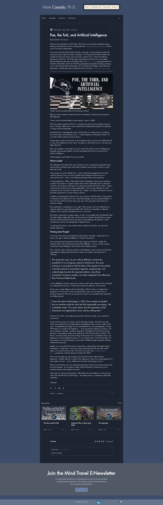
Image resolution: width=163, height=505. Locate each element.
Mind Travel (62, 18)
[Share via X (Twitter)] (55, 388)
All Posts (44, 18)
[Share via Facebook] (51, 388)
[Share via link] (63, 388)
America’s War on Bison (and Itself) (81, 424)
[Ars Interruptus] (109, 413)
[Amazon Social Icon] (119, 502)
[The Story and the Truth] (54, 413)
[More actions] (112, 30)
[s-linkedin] (121, 502)
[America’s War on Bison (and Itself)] (81, 413)
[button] (106, 7)
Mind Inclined (71, 18)
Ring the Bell (52, 18)
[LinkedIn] (98, 502)
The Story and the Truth (51, 423)
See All (119, 403)
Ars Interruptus (103, 423)
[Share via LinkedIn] (59, 388)
